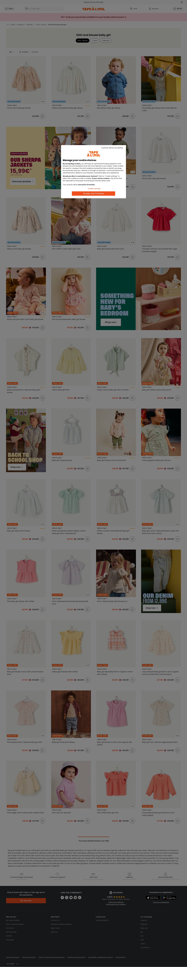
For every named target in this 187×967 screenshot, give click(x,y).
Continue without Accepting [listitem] (112, 148)
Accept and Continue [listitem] (93, 193)
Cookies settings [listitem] (94, 188)
